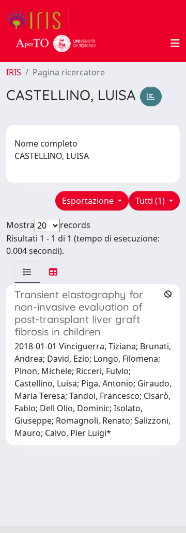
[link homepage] (37, 18)
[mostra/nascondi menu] (175, 43)
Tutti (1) (151, 200)
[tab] (27, 272)
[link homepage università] (55, 43)
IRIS (13, 72)
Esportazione (89, 200)
